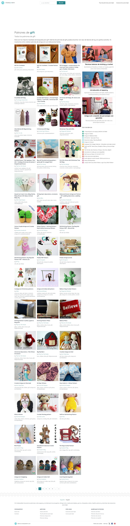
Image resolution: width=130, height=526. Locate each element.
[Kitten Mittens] (25, 403)
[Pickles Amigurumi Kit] (70, 246)
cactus (26, 232)
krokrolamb (54, 418)
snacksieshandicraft (64, 203)
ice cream (75, 481)
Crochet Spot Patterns (44, 131)
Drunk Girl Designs (43, 230)
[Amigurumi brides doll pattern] (47, 277)
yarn (74, 73)
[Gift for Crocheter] (25, 53)
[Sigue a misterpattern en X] (109, 523)
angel (31, 294)
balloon (61, 293)
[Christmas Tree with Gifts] (70, 117)
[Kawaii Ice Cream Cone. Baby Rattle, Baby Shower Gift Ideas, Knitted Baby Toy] (25, 182)
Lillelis (17, 291)
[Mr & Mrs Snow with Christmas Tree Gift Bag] (70, 148)
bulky (71, 73)
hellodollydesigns (18, 203)
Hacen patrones (44, 511)
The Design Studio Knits (21, 100)
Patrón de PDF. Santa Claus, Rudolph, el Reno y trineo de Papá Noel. (99, 147)
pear (48, 105)
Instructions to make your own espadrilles (94, 152)
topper (24, 135)
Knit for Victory (42, 164)
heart (41, 200)
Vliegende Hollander (66, 131)
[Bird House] (25, 434)
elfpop (67, 232)
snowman (62, 166)
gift (15, 69)
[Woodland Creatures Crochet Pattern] (47, 434)
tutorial (77, 294)
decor (48, 200)
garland (27, 296)
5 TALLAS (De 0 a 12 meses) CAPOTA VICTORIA (95, 131)
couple (65, 202)
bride (71, 202)
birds (43, 166)
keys (65, 481)
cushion (19, 326)
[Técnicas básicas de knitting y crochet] (98, 54)
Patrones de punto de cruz (97, 513)
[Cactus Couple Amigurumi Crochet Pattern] (25, 214)
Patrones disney (44, 518)
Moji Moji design (65, 101)
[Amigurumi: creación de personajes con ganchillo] (98, 105)
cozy (21, 102)
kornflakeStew (63, 357)
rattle (19, 202)
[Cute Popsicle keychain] (70, 465)
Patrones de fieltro (95, 511)
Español (62, 500)
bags (66, 104)
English (68, 500)
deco (23, 102)
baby (66, 75)
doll (60, 232)
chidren (66, 356)
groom (76, 202)
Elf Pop (62, 230)
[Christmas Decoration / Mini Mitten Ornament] (25, 340)
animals (50, 166)
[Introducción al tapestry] (98, 80)
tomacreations (20, 482)
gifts (72, 133)
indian (46, 481)
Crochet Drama (65, 479)
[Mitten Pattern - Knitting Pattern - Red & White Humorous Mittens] (47, 214)
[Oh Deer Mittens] (47, 371)
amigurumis (40, 294)
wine (15, 135)
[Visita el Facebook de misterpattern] (112, 523)
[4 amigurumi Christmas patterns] (25, 277)
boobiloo (39, 201)
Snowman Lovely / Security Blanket (92, 140)
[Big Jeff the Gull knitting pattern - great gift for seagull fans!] (47, 148)
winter (61, 387)
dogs (73, 293)
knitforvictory (46, 168)
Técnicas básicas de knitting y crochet (99, 64)
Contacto (16, 513)
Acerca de (16, 511)
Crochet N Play (19, 448)
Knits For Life (19, 133)
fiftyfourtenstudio (18, 171)
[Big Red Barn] (47, 340)
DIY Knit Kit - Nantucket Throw (91, 138)
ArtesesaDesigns (43, 291)
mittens (41, 387)
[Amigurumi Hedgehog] (25, 465)
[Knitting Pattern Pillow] (47, 309)
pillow (15, 326)
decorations (32, 296)
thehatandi (78, 75)
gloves (44, 232)
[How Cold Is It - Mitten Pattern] (70, 371)
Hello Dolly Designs (20, 200)
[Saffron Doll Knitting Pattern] (70, 403)
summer (62, 482)
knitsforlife (16, 136)
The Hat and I (64, 71)
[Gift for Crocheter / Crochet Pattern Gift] (47, 53)
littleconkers (31, 69)
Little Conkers (19, 67)
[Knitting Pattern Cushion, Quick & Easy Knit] (25, 309)
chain (67, 482)
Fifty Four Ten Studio (21, 166)
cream (16, 202)
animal (46, 166)
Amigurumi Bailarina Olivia (90, 135)
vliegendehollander (64, 135)
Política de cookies (97, 523)
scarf (61, 73)
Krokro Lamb (42, 416)
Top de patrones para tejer (106, 3)
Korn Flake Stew (65, 354)
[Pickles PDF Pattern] (47, 246)
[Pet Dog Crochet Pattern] (70, 434)
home (26, 102)
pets (38, 200)
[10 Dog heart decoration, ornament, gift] (47, 182)
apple (41, 105)
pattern (73, 75)
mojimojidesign (71, 105)
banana (45, 105)
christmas (16, 102)
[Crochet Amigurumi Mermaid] (25, 371)
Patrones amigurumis (45, 516)
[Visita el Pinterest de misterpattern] (115, 523)
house (19, 168)
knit (27, 168)
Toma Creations (19, 479)
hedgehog (16, 481)
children (41, 356)
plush (30, 232)
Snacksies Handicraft (66, 200)
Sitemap (105, 523)
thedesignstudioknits (19, 103)
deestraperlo (40, 263)
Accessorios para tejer (122, 3)
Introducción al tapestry (99, 90)
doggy (63, 450)
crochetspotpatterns (49, 133)
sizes (63, 75)
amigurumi (42, 71)
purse (20, 69)
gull (38, 166)
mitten (38, 232)
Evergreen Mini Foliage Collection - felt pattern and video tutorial (99, 144)
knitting (54, 166)
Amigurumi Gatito (88, 133)
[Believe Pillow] (70, 309)
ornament (31, 102)
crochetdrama (73, 482)
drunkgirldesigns (41, 234)
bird (38, 71)
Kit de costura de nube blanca (91, 156)
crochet (69, 75)
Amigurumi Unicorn (89, 142)
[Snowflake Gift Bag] (25, 86)
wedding (62, 202)
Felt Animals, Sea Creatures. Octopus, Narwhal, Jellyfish (97, 150)
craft (18, 69)
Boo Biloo (41, 198)
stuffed (16, 168)
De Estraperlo (42, 260)
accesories (77, 73)
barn (38, 356)
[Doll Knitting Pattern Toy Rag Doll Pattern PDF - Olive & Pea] (70, 214)
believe (68, 325)
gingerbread (28, 169)
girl (60, 75)
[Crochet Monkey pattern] (47, 403)
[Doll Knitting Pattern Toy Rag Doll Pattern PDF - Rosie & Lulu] (25, 246)
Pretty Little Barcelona (89, 160)
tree (66, 166)
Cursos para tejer (70, 513)
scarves (64, 73)
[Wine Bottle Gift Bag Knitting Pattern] (25, 117)
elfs (25, 294)
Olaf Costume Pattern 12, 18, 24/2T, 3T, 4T (94, 154)
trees (15, 296)
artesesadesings (41, 296)
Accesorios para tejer (71, 511)
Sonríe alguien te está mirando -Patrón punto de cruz (97, 158)
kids (42, 262)
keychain (62, 481)
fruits (38, 105)
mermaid (16, 387)
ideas (21, 293)
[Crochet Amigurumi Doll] (70, 340)
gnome (22, 294)
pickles (51, 262)
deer (38, 387)
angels (28, 294)
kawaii (25, 202)
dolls (49, 293)
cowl (68, 73)
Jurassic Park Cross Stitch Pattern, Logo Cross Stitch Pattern (98, 162)
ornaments (70, 104)
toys (78, 293)
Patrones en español (96, 518)
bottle (21, 135)
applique (24, 168)
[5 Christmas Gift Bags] (47, 117)
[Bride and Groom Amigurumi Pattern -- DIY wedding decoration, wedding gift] (70, 182)
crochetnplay (17, 451)
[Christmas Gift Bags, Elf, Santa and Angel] (70, 86)
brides (53, 293)
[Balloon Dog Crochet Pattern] (70, 277)
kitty (19, 418)
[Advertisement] (65, 16)
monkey (45, 418)
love (44, 200)
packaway (25, 69)
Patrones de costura (96, 516)
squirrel (39, 451)
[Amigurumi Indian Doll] (47, 465)
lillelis (24, 297)
